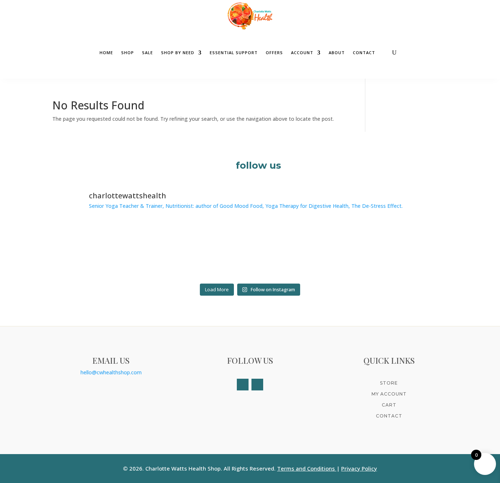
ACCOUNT (302, 52)
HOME (106, 52)
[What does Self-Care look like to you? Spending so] (100, 250)
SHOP (127, 52)
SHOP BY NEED (177, 52)
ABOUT (337, 52)
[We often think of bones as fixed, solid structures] (200, 250)
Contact (389, 416)
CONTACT (364, 52)
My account (389, 394)
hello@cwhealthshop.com (111, 372)
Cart (389, 405)
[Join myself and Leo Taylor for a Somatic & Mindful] (400, 250)
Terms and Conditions (306, 468)
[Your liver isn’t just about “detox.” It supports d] (300, 250)
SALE (147, 52)
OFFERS (274, 52)
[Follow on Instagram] (257, 384)
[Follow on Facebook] (243, 384)
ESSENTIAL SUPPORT (234, 52)
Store (389, 383)
